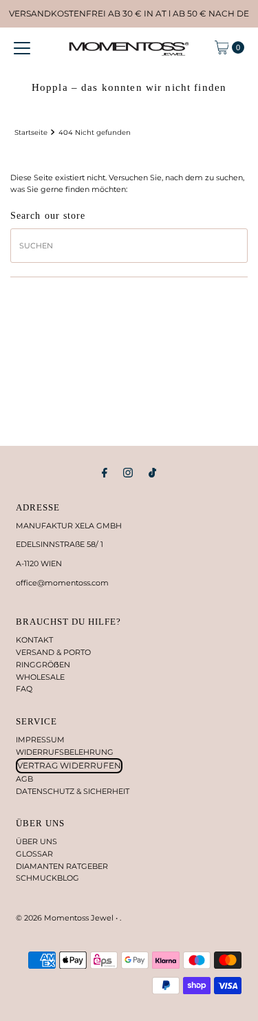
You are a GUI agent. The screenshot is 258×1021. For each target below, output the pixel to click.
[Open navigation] (22, 47)
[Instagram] (128, 472)
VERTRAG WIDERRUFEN (69, 765)
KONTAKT (34, 640)
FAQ (24, 689)
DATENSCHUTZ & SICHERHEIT (72, 791)
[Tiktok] (152, 472)
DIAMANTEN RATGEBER (62, 866)
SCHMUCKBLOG (47, 878)
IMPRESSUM (40, 739)
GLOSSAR (34, 854)
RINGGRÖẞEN (43, 664)
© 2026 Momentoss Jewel (66, 918)
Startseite (30, 132)
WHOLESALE (40, 677)
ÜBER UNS (36, 841)
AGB (24, 779)
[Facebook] (104, 472)
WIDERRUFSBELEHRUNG (65, 752)
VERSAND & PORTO (53, 652)
